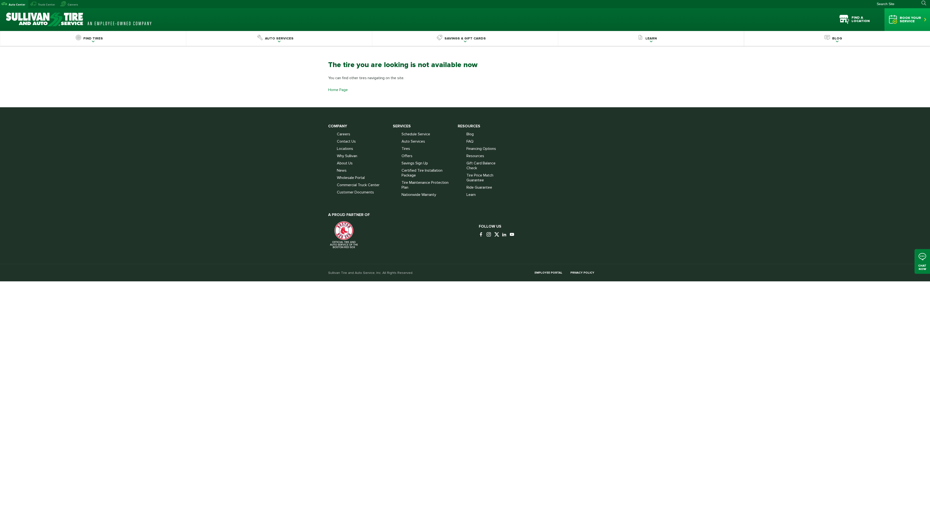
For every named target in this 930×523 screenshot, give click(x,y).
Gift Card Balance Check (481, 165)
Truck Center (46, 4)
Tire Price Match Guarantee (479, 178)
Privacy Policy (582, 273)
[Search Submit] (926, 3)
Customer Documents (355, 192)
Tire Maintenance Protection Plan (425, 185)
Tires (406, 148)
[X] (497, 235)
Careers (73, 4)
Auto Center (17, 4)
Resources (475, 156)
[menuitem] (93, 38)
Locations (345, 148)
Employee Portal (548, 273)
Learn (471, 194)
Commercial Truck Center (358, 185)
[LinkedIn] (505, 235)
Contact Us (346, 141)
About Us (345, 163)
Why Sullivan (347, 156)
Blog (470, 134)
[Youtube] (513, 235)
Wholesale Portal (351, 177)
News (342, 170)
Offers (407, 156)
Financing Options (481, 148)
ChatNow (922, 267)
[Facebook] (482, 235)
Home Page (338, 89)
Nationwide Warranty (419, 194)
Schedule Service (416, 134)
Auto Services (413, 141)
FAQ (469, 141)
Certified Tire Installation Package (422, 173)
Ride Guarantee (479, 187)
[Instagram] (490, 235)
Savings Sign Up (415, 163)
